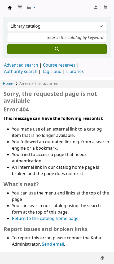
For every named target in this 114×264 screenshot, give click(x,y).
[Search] (57, 49)
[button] (19, 8)
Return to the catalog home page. (46, 218)
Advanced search (21, 65)
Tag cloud (52, 71)
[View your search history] (105, 8)
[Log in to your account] (95, 8)
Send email (53, 244)
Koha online (10, 8)
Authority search (20, 71)
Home (8, 83)
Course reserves (59, 65)
